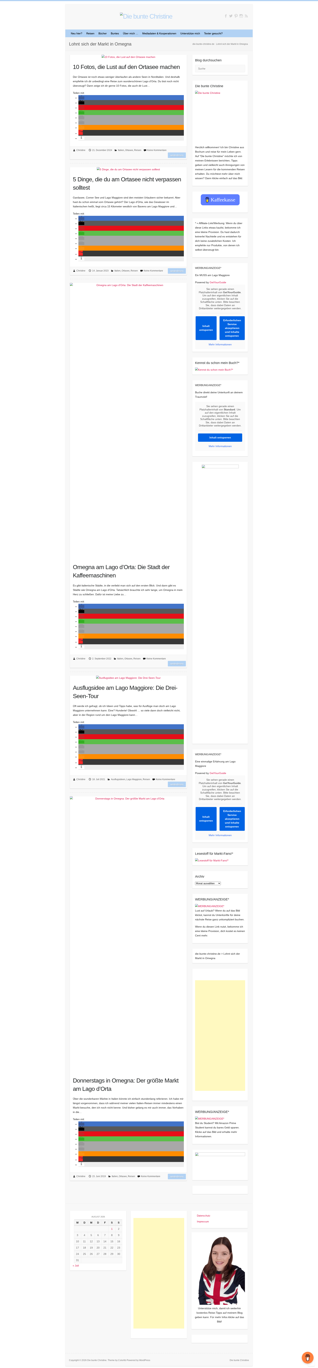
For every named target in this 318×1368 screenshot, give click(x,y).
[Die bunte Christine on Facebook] (225, 16)
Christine (80, 150)
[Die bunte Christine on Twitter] (230, 16)
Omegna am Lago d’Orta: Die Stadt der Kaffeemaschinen (121, 571)
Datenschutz (203, 1215)
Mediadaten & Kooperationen (159, 33)
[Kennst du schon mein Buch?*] (214, 369)
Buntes (115, 33)
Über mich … (130, 33)
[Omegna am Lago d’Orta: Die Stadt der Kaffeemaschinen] (128, 421)
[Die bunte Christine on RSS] (246, 16)
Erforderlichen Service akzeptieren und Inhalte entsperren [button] (232, 328)
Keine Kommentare (157, 150)
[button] (81, 97)
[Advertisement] (220, 1035)
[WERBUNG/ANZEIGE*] (209, 906)
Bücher (102, 33)
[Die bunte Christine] (220, 116)
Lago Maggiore (134, 779)
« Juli (76, 1265)
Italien (121, 150)
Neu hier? (76, 33)
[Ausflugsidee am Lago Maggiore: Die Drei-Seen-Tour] (128, 678)
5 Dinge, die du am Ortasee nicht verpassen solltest (127, 183)
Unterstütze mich (190, 33)
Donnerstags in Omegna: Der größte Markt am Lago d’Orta (126, 1084)
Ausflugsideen (118, 779)
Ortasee (129, 150)
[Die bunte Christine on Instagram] (241, 16)
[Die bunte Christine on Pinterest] (236, 16)
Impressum (203, 1221)
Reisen (90, 33)
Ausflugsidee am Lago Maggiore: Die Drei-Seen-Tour (125, 691)
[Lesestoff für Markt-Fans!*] (211, 860)
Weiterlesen (176, 155)
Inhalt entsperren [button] (206, 328)
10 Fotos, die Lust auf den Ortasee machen (126, 67)
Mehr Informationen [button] (220, 344)
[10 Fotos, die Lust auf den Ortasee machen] (128, 57)
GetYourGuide (218, 282)
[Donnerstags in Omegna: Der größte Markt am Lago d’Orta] (128, 934)
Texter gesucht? (213, 33)
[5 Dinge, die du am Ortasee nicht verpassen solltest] (128, 169)
